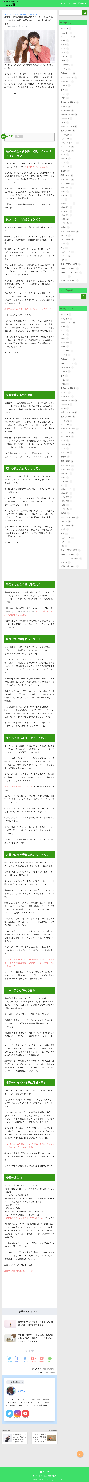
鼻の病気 (66, 223)
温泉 (65, 48)
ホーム (63, 3)
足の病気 (66, 211)
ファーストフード (70, 143)
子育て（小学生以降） (72, 272)
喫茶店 (66, 158)
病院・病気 (67, 175)
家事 (64, 90)
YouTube (25, 1417)
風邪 (65, 219)
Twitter (9, 1417)
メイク (66, 256)
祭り (65, 52)
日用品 (66, 85)
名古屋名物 (67, 151)
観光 (65, 60)
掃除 (65, 94)
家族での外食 (68, 131)
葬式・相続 (67, 239)
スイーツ (66, 139)
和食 (65, 155)
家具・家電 (67, 81)
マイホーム (66, 65)
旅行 (65, 45)
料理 (65, 98)
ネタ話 (66, 107)
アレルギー (67, 180)
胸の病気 (66, 207)
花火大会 (66, 56)
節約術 (65, 227)
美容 (64, 248)
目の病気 (66, 195)
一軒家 (66, 69)
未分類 (65, 171)
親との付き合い (69, 126)
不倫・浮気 (67, 110)
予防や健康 (67, 184)
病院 (65, 191)
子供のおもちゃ (69, 78)
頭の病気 (66, 215)
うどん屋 (66, 135)
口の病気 (66, 187)
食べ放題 (66, 166)
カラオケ (66, 33)
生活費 (66, 235)
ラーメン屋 (67, 147)
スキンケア (67, 252)
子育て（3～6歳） (70, 268)
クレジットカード (70, 232)
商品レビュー (68, 73)
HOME (45, 1471)
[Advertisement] (29, 110)
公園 (65, 41)
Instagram (17, 1417)
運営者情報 (82, 3)
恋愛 (46, 1372)
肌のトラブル (68, 203)
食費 (65, 243)
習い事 (66, 276)
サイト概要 (72, 3)
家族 (65, 122)
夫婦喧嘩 (67, 118)
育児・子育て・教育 (70, 264)
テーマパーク (68, 37)
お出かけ (66, 28)
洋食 (65, 162)
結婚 (53, 1372)
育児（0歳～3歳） (70, 280)
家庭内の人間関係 (70, 102)
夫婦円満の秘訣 (48, 1369)
